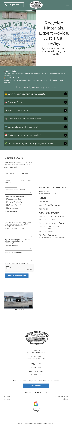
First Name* (9, 174)
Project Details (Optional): (14, 228)
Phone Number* (8, 181)
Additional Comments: (13, 252)
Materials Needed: (12, 211)
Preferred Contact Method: (15, 189)
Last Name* (24, 174)
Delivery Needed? (11, 245)
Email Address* (25, 181)
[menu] (67, 4)
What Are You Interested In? (15, 197)
